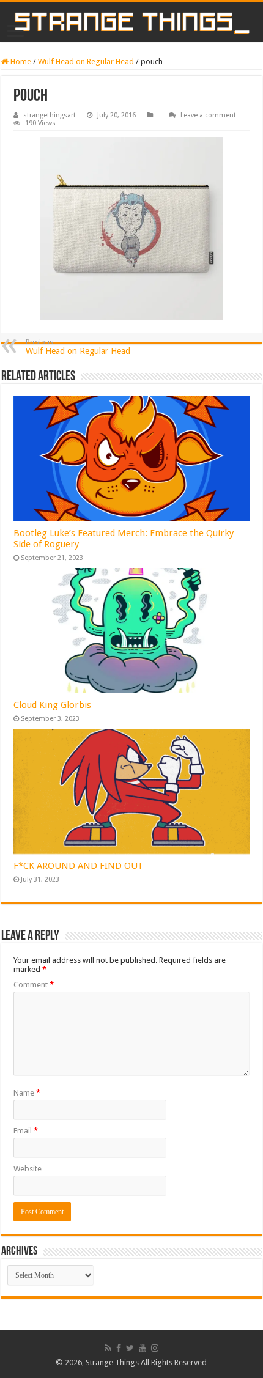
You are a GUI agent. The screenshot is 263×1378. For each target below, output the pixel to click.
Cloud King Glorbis (52, 704)
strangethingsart (49, 115)
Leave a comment (208, 115)
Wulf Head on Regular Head (86, 61)
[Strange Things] (131, 22)
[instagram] (155, 1348)
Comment (33, 984)
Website (27, 1168)
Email (25, 1130)
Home (20, 61)
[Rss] (108, 1348)
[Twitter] (130, 1348)
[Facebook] (118, 1348)
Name (26, 1092)
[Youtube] (142, 1348)
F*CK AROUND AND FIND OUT (78, 865)
